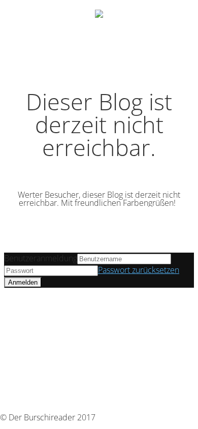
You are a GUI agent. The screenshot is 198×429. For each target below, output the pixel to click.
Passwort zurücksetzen (138, 269)
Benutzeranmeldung (40, 258)
